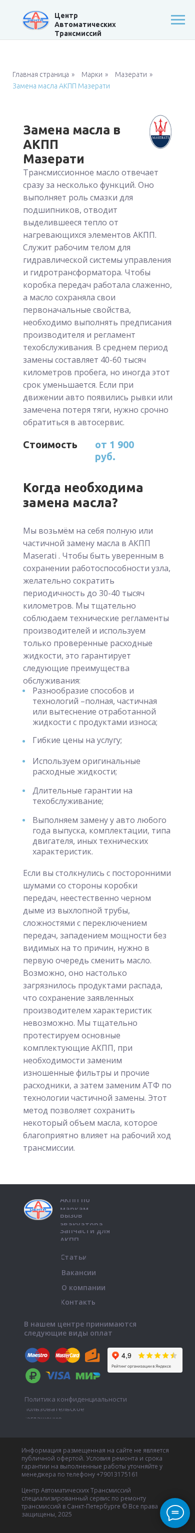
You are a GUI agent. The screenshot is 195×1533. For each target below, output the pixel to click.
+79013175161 (117, 1474)
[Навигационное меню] (178, 20)
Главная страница (40, 74)
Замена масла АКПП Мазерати (61, 86)
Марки (92, 74)
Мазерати (131, 74)
